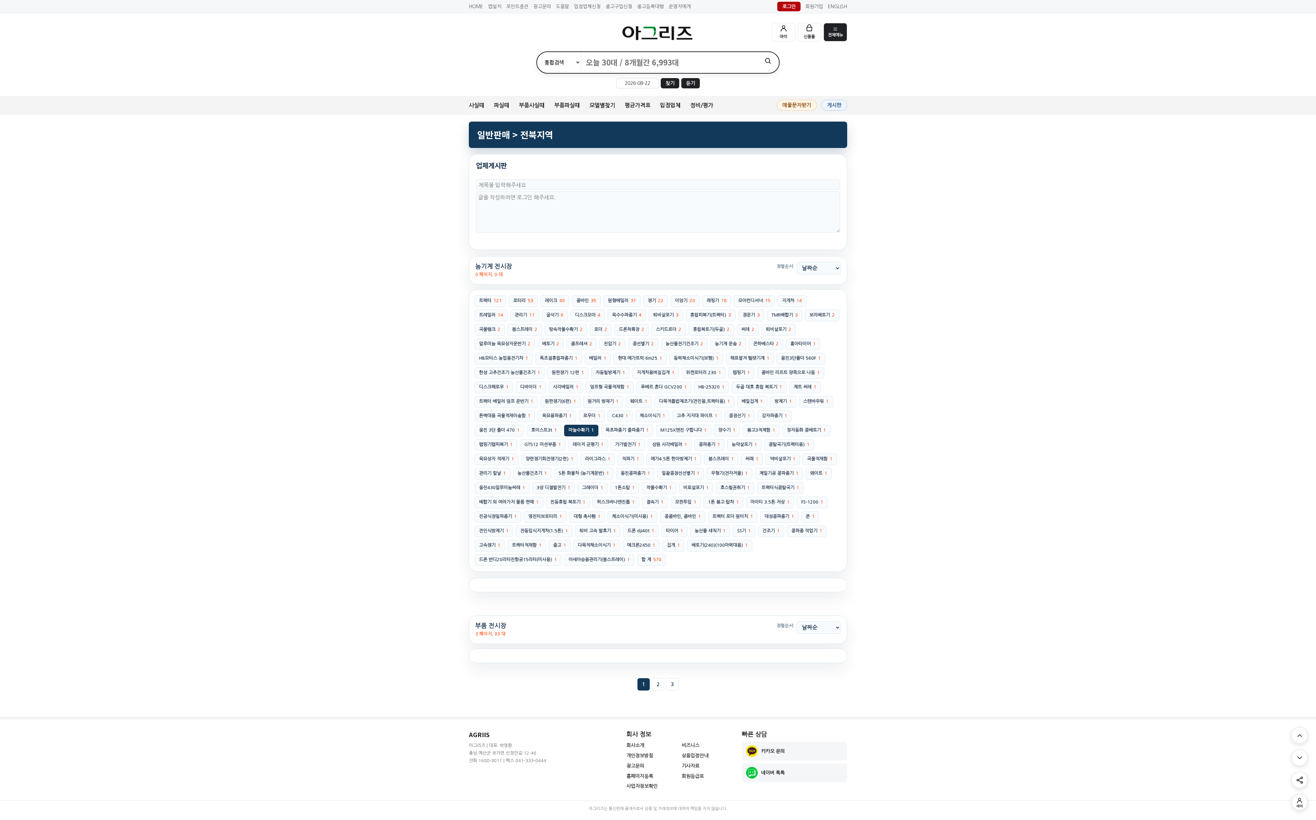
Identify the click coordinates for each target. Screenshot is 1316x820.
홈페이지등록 (639, 776)
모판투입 (685, 502)
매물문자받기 (796, 105)
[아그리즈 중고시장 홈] (658, 33)
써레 (747, 329)
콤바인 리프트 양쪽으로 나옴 (790, 372)
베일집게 (752, 401)
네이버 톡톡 (773, 772)
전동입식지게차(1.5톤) (544, 531)
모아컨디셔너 (754, 300)
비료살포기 (696, 487)
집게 (673, 545)
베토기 (550, 343)
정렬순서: (785, 266)
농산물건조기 (532, 473)
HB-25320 (711, 387)
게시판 (834, 105)
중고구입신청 (619, 6)
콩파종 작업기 (806, 531)
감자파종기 (774, 415)
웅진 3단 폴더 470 (499, 430)
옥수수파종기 (627, 315)
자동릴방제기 (610, 372)
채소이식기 (652, 415)
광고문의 (542, 6)
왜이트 (818, 473)
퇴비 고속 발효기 (598, 531)
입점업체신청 (587, 6)
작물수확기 (659, 487)
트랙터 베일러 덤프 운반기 (506, 401)
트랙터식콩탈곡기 (780, 487)
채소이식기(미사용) (632, 516)
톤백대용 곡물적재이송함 (505, 415)
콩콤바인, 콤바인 (683, 516)
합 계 (651, 559)
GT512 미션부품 (542, 444)
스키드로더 (668, 329)
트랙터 (490, 300)
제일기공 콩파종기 (779, 473)
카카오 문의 (773, 751)
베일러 (597, 358)
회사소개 (635, 745)
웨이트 (638, 401)
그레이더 (592, 487)
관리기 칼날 (492, 473)
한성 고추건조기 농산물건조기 (509, 372)
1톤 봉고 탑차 (723, 502)
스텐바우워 (816, 401)
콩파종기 (709, 444)
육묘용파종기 (557, 415)
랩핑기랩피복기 (496, 444)
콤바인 (586, 300)
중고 (559, 545)
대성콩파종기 (779, 516)
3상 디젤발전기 (553, 487)
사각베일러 (565, 387)
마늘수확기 (581, 430)
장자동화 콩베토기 (806, 430)
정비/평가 (701, 105)
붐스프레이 (524, 329)
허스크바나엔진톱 (616, 502)
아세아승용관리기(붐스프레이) (599, 559)
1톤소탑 (625, 487)
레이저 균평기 (588, 444)
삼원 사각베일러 (669, 444)
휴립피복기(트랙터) (710, 315)
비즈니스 (690, 745)
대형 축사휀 (587, 516)
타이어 (674, 531)
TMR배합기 (784, 315)
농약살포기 (744, 444)
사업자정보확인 (642, 786)
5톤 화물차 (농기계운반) (584, 473)
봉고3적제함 (761, 430)
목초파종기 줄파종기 (627, 430)
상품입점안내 (695, 755)
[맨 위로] (1299, 735)
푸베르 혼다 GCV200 (664, 387)
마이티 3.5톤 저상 (770, 502)
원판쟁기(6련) (560, 401)
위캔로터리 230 (703, 372)
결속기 (654, 502)
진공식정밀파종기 (498, 516)
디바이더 (530, 387)
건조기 (771, 531)
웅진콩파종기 (635, 473)
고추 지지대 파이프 (697, 415)
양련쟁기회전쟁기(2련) (549, 459)
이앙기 (685, 300)
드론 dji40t (640, 531)
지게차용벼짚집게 (655, 372)
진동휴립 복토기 (567, 502)
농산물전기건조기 (684, 343)
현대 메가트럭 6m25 (640, 358)
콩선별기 (643, 343)
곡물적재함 (819, 459)
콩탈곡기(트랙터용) (789, 444)
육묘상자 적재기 (496, 459)
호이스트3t (544, 430)
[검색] (768, 60)
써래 (751, 459)
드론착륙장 (631, 329)
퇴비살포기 (666, 315)
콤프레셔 (581, 343)
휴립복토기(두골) (711, 329)
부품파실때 (567, 105)
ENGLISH (837, 6)
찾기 (670, 83)
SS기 (744, 531)
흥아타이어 (803, 343)
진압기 (612, 343)
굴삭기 (554, 315)
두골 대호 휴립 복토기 (759, 387)
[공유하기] (1299, 780)
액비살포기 (782, 459)
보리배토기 (822, 315)
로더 (600, 329)
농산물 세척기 (710, 531)
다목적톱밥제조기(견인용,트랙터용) (694, 401)
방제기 (783, 401)
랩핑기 (741, 372)
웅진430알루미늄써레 (502, 487)
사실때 (476, 105)
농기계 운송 (728, 343)
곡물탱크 (489, 329)
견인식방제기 (494, 531)
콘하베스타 (766, 343)
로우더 (591, 415)
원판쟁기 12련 (568, 372)
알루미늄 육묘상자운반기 (505, 343)
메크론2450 (641, 545)
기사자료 (690, 765)
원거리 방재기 (603, 401)
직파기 (630, 459)
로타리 (523, 300)
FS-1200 (812, 502)
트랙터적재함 (526, 545)
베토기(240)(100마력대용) (720, 545)
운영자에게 (680, 6)
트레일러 (491, 315)
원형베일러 (622, 300)
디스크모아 (587, 315)
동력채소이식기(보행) (696, 358)
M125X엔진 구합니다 (683, 430)
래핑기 (717, 300)
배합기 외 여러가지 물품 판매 (509, 502)
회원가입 (814, 6)
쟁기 (655, 300)
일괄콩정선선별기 (680, 473)
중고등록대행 (650, 6)
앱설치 (494, 6)
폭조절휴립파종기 (558, 358)
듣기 (690, 83)
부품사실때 (532, 105)
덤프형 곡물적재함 (609, 387)
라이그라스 (597, 459)
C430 (620, 415)
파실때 (501, 105)
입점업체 (670, 105)
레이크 (555, 300)
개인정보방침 (639, 755)
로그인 (789, 6)
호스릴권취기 (735, 487)
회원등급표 (693, 776)
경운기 (751, 315)
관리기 (525, 315)
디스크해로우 (494, 387)
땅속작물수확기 (566, 329)
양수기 (726, 430)
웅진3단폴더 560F (801, 358)
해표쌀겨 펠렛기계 (749, 358)
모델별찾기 (602, 105)
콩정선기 (739, 415)
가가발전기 (628, 444)
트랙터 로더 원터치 (732, 516)
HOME (476, 6)
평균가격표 (637, 105)
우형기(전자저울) (729, 473)
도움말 (562, 6)
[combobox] (669, 62)
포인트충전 (517, 6)
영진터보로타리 (545, 516)
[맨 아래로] (1299, 757)
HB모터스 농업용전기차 (503, 358)
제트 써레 (805, 387)
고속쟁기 (489, 545)
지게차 (792, 300)
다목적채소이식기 (597, 545)
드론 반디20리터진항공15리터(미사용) (518, 559)
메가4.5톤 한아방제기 (674, 459)
